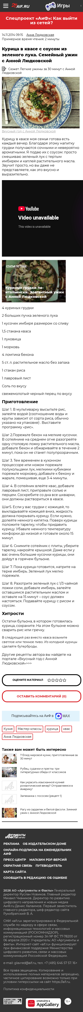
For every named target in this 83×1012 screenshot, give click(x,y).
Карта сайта (14, 872)
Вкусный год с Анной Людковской (29, 131)
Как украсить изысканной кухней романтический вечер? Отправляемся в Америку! (46, 786)
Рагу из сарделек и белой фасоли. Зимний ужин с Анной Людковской (48, 811)
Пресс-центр (14, 860)
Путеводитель (49, 866)
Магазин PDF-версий (48, 860)
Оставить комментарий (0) (41, 696)
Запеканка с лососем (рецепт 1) (41, 795)
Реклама (11, 844)
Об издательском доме (44, 844)
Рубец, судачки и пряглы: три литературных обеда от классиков (43, 770)
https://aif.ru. (61, 982)
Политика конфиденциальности (28, 989)
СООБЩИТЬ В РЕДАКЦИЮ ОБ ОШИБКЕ (35, 878)
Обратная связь (17, 866)
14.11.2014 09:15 (12, 35)
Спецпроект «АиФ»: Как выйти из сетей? (41, 20)
